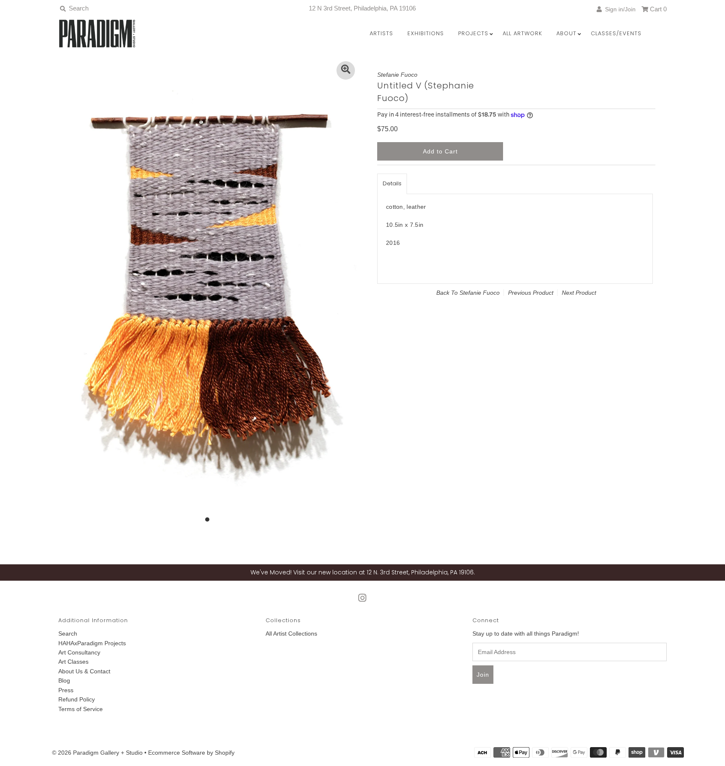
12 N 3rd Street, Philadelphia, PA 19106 (362, 8)
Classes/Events (616, 33)
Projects (473, 33)
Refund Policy (76, 699)
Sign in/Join (619, 9)
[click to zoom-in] (345, 70)
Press (65, 690)
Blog (64, 680)
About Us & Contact (84, 671)
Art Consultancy (79, 652)
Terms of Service (80, 709)
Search (67, 633)
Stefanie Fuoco (479, 292)
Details (392, 183)
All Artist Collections (291, 633)
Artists (381, 33)
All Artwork (522, 33)
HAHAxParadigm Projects (92, 643)
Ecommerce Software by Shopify (191, 752)
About (566, 33)
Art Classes (73, 661)
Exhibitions (425, 33)
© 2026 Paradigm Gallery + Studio (97, 752)
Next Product (579, 292)
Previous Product (530, 292)
